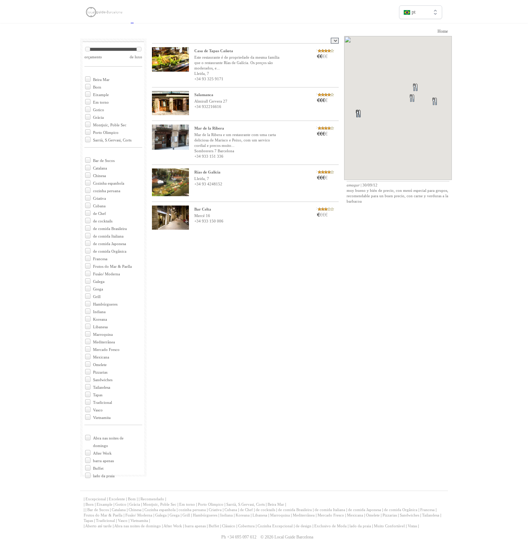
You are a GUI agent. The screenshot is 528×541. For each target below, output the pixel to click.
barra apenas (103, 461)
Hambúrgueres (105, 304)
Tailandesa (101, 387)
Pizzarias (100, 372)
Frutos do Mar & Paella (112, 266)
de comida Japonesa (109, 244)
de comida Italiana (108, 236)
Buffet (98, 468)
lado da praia (104, 476)
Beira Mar (101, 79)
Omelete (100, 364)
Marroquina (103, 334)
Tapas (97, 395)
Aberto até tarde (98, 526)
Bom (132, 499)
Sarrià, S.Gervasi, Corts (112, 140)
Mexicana (101, 357)
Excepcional (95, 499)
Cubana (99, 206)
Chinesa (99, 175)
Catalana (100, 168)
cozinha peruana (106, 191)
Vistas (412, 526)
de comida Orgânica (109, 251)
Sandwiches (102, 380)
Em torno (101, 102)
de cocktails (102, 221)
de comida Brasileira (110, 228)
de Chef (99, 213)
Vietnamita (102, 417)
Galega (99, 281)
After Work (102, 453)
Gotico (98, 110)
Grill (97, 296)
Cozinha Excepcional (276, 526)
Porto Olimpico (106, 132)
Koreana (100, 319)
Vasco (98, 410)
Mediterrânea (104, 342)
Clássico (228, 526)
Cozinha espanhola (108, 183)
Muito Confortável (389, 526)
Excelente (117, 499)
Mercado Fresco (106, 349)
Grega (98, 289)
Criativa (99, 198)
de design (303, 526)
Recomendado (152, 499)
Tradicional (102, 402)
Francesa (100, 259)
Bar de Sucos (104, 160)
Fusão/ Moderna (106, 274)
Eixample (101, 95)
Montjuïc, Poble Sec (109, 125)
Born (97, 87)
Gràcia (98, 117)
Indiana (99, 312)
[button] (443, 110)
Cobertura (246, 526)
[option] (420, 27)
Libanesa (100, 327)
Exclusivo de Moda (330, 526)
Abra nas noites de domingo (137, 526)
